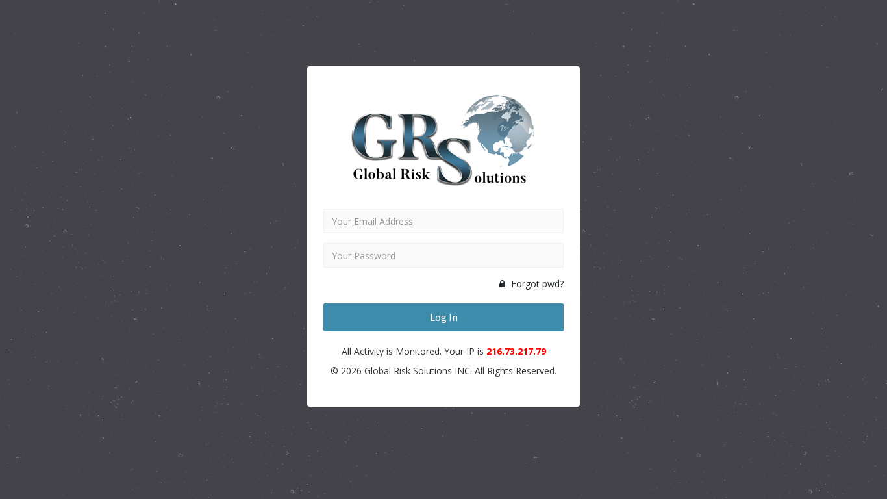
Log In (444, 317)
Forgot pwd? (536, 283)
